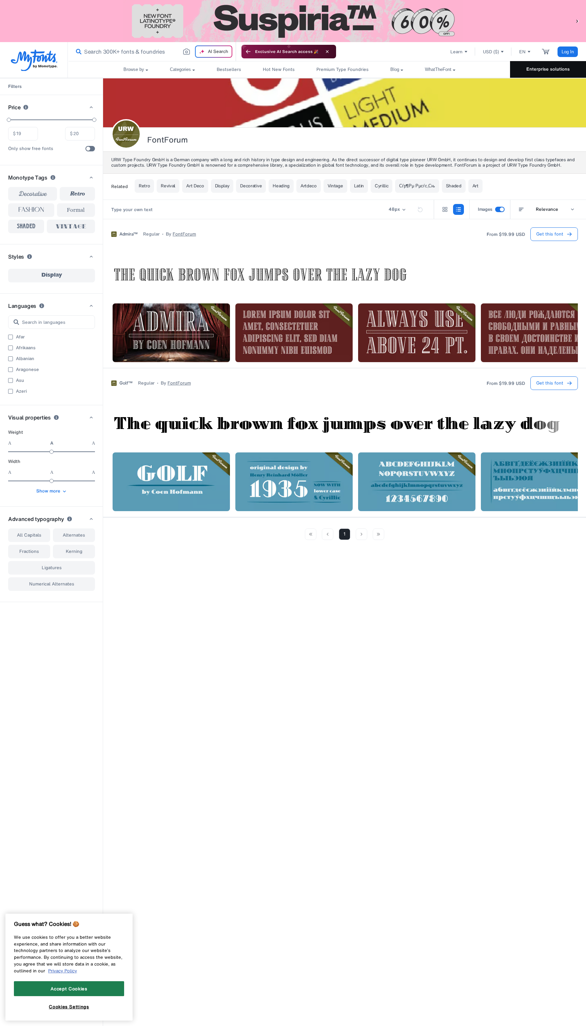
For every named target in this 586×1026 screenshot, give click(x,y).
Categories (180, 69)
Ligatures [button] (52, 567)
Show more (48, 491)
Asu (20, 380)
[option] (51, 275)
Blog (394, 69)
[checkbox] (90, 148)
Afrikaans (26, 348)
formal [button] (76, 210)
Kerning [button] (74, 551)
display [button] (51, 275)
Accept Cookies (69, 988)
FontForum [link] (184, 234)
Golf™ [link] (126, 383)
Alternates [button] (74, 535)
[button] (577, 21)
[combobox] (152, 51)
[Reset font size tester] (420, 209)
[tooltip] (25, 107)
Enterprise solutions (548, 69)
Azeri (21, 391)
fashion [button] (31, 210)
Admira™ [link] (128, 234)
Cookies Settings (69, 1006)
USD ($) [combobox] (491, 52)
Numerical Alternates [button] (51, 584)
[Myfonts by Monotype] (34, 60)
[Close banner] (327, 51)
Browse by (133, 69)
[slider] (9, 120)
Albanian (25, 358)
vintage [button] (71, 226)
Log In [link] (568, 51)
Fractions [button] (29, 551)
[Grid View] (445, 209)
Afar (20, 337)
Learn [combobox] (456, 52)
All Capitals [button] (29, 535)
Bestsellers (229, 69)
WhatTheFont (438, 69)
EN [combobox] (522, 52)
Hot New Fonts (279, 69)
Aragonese (27, 369)
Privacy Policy (62, 970)
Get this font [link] (549, 234)
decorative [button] (33, 193)
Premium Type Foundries (342, 69)
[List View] (458, 209)
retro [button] (77, 194)
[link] (77, 51)
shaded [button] (26, 226)
